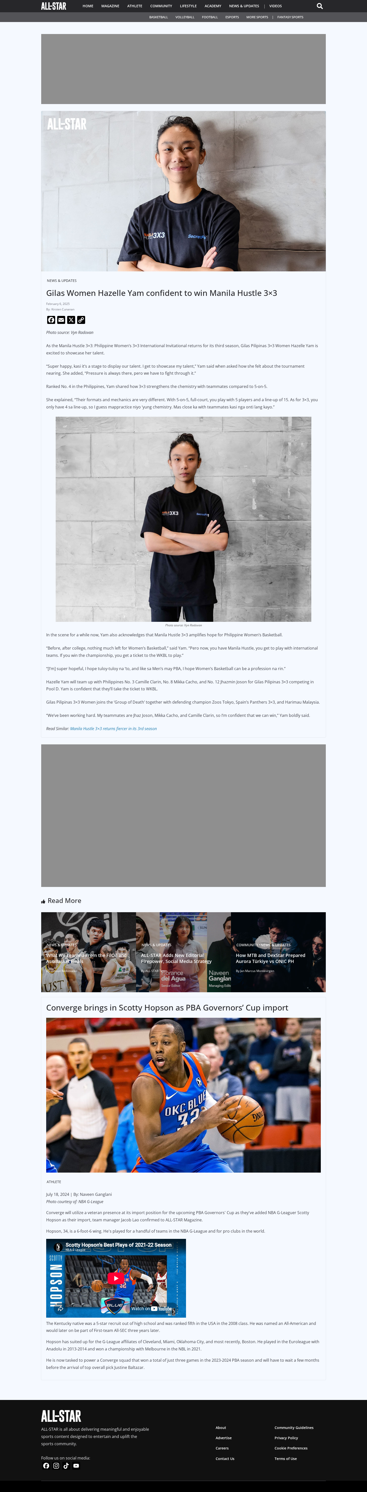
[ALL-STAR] (53, 6)
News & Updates (244, 6)
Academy (213, 6)
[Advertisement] (183, 69)
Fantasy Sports (290, 17)
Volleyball (185, 17)
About (221, 1427)
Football (210, 17)
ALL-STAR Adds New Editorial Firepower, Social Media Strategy (176, 958)
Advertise (224, 1438)
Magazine (110, 6)
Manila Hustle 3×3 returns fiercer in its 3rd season (113, 728)
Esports (232, 17)
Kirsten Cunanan (62, 309)
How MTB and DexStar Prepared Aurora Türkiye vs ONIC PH (270, 958)
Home (88, 6)
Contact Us (225, 1458)
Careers (222, 1448)
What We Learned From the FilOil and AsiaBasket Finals (86, 958)
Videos (275, 6)
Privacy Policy (286, 1438)
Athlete (134, 6)
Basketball (158, 17)
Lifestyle (188, 6)
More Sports (257, 17)
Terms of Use (286, 1458)
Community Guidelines (294, 1427)
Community (161, 6)
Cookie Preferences (291, 1448)
